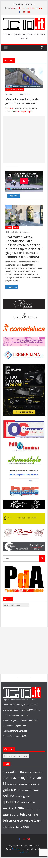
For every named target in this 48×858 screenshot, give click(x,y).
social (26, 809)
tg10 (39, 820)
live (18, 790)
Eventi (8, 227)
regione (23, 802)
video (25, 826)
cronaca (9, 777)
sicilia (19, 808)
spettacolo (32, 809)
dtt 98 (9, 784)
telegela (7, 814)
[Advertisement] (24, 139)
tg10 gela (7, 826)
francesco (36, 784)
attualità (17, 771)
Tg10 (30, 111)
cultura (18, 778)
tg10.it (15, 826)
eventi (30, 784)
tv (19, 827)
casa (26, 772)
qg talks (26, 796)
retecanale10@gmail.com (31, 710)
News (16, 227)
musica (22, 790)
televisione (11, 820)
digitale (26, 777)
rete (29, 802)
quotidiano (11, 801)
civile (30, 772)
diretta (35, 778)
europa (24, 784)
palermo (28, 790)
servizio (8, 808)
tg (35, 820)
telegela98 (15, 815)
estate (19, 784)
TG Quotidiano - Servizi (14, 90)
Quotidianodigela (19, 111)
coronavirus (37, 772)
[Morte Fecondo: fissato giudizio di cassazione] (24, 78)
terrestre (26, 820)
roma (33, 802)
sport (38, 809)
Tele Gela (9, 108)
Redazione (26, 94)
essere (13, 784)
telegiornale (29, 814)
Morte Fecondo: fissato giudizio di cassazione (22, 101)
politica (8, 795)
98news (7, 772)
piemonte (35, 790)
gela (6, 789)
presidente (18, 796)
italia (13, 790)
